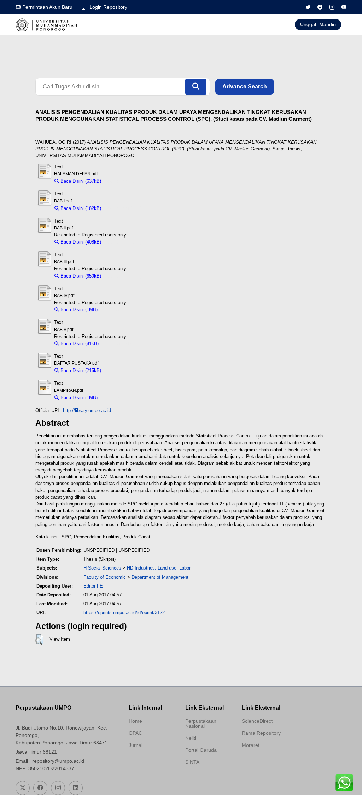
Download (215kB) (123, 370)
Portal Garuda (201, 750)
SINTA (192, 762)
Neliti (190, 738)
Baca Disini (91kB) (79, 343)
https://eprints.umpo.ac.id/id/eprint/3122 (124, 612)
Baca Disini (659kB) (80, 276)
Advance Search (244, 87)
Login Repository (108, 7)
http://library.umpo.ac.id (87, 410)
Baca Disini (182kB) (80, 208)
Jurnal (135, 745)
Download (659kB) (123, 276)
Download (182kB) (123, 208)
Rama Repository (261, 733)
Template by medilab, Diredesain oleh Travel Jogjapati (152, 762)
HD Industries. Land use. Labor (159, 568)
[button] (39, 639)
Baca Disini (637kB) (80, 181)
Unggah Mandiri (318, 24)
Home (135, 721)
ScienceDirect (257, 721)
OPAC (135, 733)
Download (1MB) (118, 309)
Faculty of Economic (104, 577)
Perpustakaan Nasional (200, 723)
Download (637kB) (123, 181)
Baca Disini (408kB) (80, 242)
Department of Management (160, 577)
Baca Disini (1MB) (78, 309)
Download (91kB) (119, 343)
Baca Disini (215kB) (80, 370)
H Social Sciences (102, 568)
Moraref (250, 745)
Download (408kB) (123, 242)
